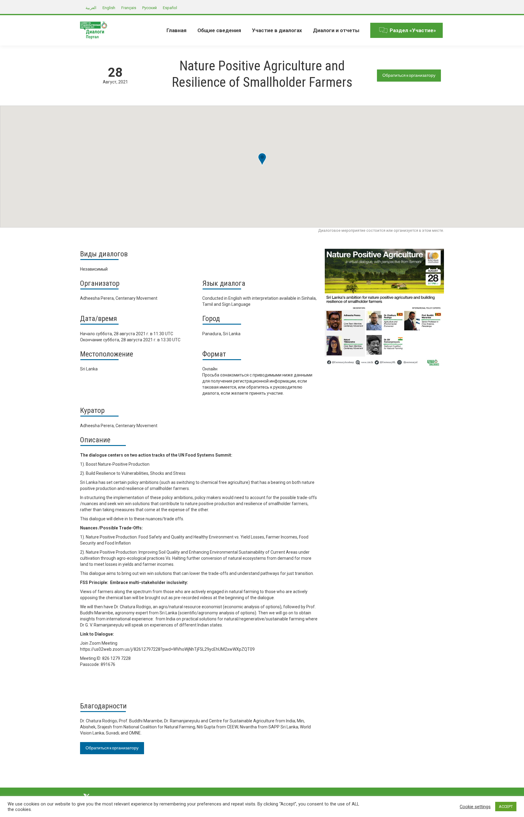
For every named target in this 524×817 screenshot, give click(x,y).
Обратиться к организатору (408, 75)
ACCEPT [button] (506, 806)
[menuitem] (176, 30)
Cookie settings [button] (475, 806)
